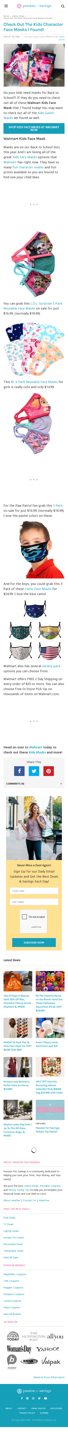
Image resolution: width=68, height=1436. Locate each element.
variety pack (51, 666)
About (9, 1408)
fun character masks (28, 167)
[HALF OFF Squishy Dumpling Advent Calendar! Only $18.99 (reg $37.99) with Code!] (50, 1067)
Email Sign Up (38, 1408)
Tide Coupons (11, 1280)
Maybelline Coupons (14, 1274)
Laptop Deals (11, 1231)
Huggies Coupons (13, 1287)
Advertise (44, 1200)
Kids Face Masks (25, 157)
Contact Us (29, 1200)
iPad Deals (9, 1217)
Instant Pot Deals (13, 1237)
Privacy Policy (27, 1413)
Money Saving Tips (19, 1189)
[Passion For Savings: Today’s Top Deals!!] (50, 1110)
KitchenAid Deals (13, 1244)
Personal (41, 1123)
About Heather (11, 1200)
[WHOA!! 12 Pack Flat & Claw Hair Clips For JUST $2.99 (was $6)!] (17, 1028)
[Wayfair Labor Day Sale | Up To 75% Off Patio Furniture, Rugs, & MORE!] (17, 1110)
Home (6, 16)
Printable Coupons (50, 1185)
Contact (22, 1408)
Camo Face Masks (38, 589)
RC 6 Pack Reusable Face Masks (34, 382)
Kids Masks (37, 752)
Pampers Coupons (13, 1294)
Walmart (10, 162)
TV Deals (8, 1224)
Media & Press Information (49, 1377)
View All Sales (11, 1257)
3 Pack (58, 505)
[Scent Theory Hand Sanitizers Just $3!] (50, 1028)
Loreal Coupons (12, 1300)
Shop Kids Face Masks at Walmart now (34, 128)
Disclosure (56, 1408)
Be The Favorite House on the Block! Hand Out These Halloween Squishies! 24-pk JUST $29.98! (49, 1003)
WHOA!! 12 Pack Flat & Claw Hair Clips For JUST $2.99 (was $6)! (17, 1046)
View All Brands (12, 1314)
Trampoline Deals (13, 1250)
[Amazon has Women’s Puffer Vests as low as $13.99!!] (17, 1067)
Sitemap (44, 1413)
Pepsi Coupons (11, 1307)
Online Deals (18, 16)
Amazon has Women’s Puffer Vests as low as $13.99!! (16, 1085)
